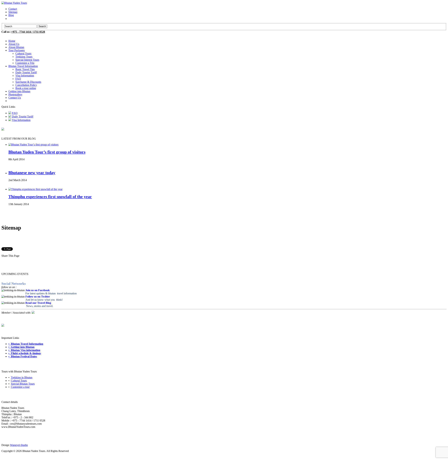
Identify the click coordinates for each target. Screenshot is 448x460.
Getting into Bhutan (19, 91)
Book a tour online (25, 88)
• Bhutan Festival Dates (22, 356)
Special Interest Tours (27, 59)
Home (11, 40)
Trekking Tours (23, 56)
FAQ (18, 78)
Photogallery (15, 94)
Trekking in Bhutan (21, 377)
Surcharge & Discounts (28, 81)
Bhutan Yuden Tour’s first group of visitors (46, 152)
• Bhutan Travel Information (25, 343)
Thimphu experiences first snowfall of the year (50, 196)
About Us (13, 44)
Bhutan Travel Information (23, 66)
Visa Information (24, 75)
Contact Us (14, 97)
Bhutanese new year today (31, 172)
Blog (11, 15)
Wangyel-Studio (19, 445)
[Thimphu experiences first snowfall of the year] (35, 189)
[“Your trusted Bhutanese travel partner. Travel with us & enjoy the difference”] (14, 2)
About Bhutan (16, 47)
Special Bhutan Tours (23, 383)
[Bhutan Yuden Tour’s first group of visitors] (33, 144)
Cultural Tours (23, 53)
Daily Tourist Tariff (26, 72)
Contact (12, 8)
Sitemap (12, 12)
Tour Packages (16, 50)
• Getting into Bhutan (21, 346)
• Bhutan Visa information (24, 350)
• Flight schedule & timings (24, 353)
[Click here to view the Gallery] (2, 325)
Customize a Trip (24, 62)
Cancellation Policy (26, 85)
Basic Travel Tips (25, 69)
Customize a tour (20, 386)
